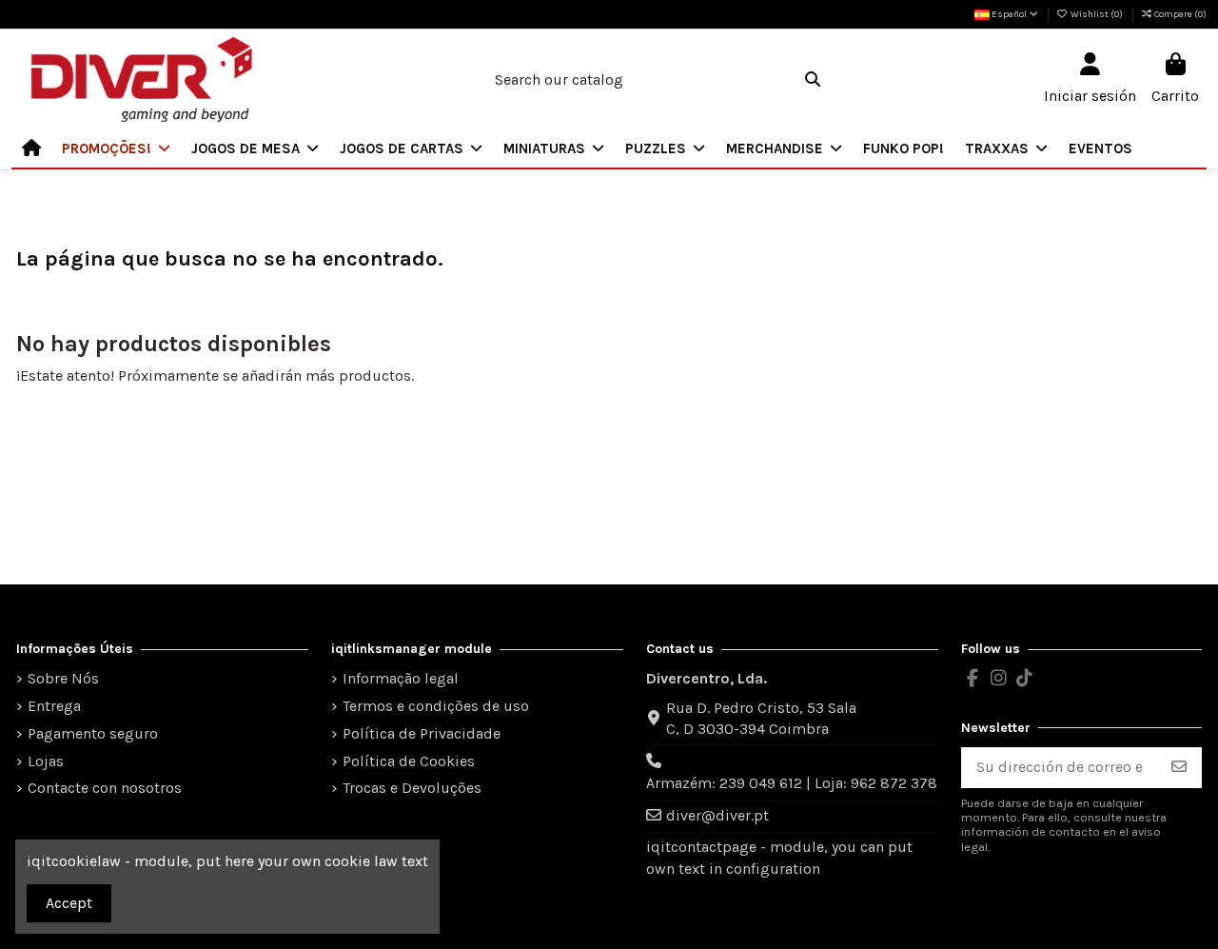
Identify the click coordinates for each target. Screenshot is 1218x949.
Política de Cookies (409, 761)
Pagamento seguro (93, 733)
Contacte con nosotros (105, 788)
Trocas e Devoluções (412, 788)
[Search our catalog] (812, 80)
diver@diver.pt (717, 815)
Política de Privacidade (422, 733)
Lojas (46, 761)
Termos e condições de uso (436, 706)
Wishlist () (1097, 14)
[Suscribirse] (1179, 767)
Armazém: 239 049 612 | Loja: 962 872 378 (791, 783)
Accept (69, 903)
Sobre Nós (63, 678)
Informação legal (401, 678)
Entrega (54, 706)
